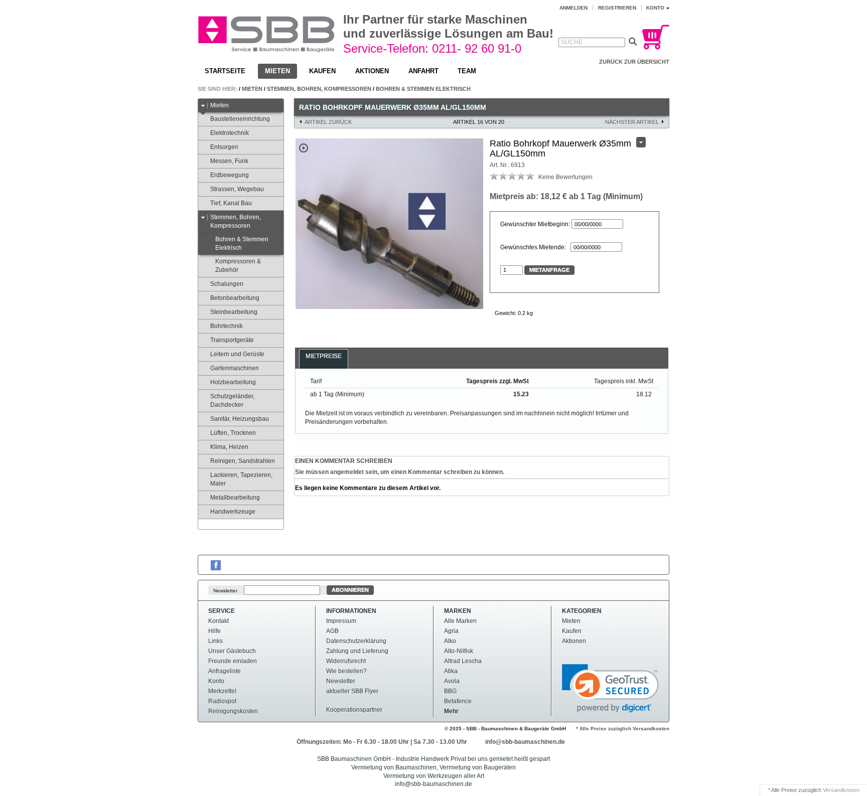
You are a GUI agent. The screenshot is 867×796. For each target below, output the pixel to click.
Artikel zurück (328, 122)
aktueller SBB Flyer (352, 691)
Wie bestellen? (346, 671)
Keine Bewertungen (565, 177)
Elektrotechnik (229, 132)
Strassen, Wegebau (237, 189)
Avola (452, 681)
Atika (451, 671)
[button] (610, 688)
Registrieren (617, 8)
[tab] (323, 361)
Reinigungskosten (233, 711)
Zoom (303, 147)
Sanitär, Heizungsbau (239, 418)
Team (467, 71)
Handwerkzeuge (232, 511)
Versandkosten (841, 790)
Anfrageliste (224, 671)
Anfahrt (423, 71)
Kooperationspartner (354, 709)
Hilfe (214, 630)
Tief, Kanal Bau (231, 203)
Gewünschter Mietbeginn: (535, 224)
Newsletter (225, 590)
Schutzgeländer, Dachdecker (232, 400)
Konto (216, 681)
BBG (450, 691)
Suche (572, 42)
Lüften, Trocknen (233, 432)
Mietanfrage (549, 270)
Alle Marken (460, 620)
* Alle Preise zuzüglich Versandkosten (622, 728)
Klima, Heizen (229, 446)
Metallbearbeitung (235, 497)
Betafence (458, 701)
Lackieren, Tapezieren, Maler (241, 479)
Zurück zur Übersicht (634, 62)
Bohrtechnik (226, 326)
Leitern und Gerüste (237, 354)
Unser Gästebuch (232, 651)
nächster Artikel (632, 122)
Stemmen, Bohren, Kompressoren (319, 89)
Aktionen (372, 71)
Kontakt (218, 620)
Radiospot (222, 701)
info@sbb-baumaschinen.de (525, 741)
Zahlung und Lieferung (357, 651)
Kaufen (322, 71)
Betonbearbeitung (234, 297)
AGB (332, 630)
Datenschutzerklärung (356, 641)
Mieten (277, 71)
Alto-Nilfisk (458, 651)
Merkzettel (222, 691)
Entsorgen (224, 146)
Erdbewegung (229, 175)
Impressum (341, 620)
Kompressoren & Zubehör (238, 265)
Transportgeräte (232, 340)
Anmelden (573, 8)
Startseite (225, 71)
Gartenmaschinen (234, 368)
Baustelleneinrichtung (240, 118)
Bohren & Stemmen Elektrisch (423, 89)
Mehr (451, 711)
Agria (451, 630)
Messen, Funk (229, 161)
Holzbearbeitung (233, 382)
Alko (450, 641)
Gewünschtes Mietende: (534, 247)
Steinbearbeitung (233, 311)
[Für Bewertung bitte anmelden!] (494, 176)
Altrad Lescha (463, 661)
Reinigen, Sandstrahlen (242, 460)
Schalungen (226, 283)
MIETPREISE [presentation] (324, 356)
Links (215, 641)
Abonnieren (350, 590)
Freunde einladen (232, 661)
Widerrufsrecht (346, 661)
